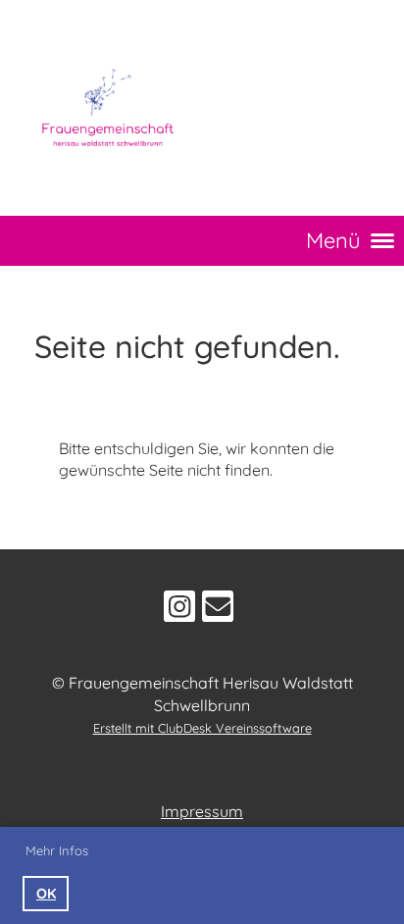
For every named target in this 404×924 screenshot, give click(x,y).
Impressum (202, 811)
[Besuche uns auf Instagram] (179, 610)
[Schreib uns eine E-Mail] (217, 610)
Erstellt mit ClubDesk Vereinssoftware (202, 728)
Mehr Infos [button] (56, 850)
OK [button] (46, 893)
